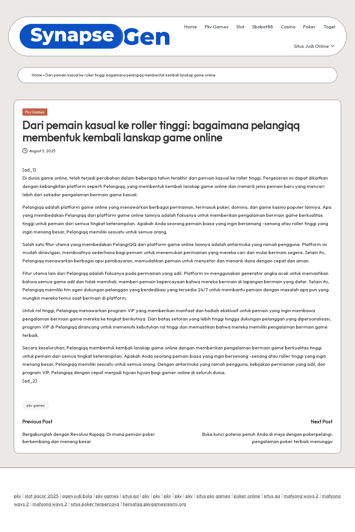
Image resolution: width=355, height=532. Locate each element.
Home (37, 75)
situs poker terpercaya (95, 504)
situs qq (130, 496)
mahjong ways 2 (301, 496)
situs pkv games (213, 496)
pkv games (36, 405)
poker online (247, 496)
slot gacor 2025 (42, 496)
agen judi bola (77, 496)
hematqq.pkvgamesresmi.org (154, 504)
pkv (17, 496)
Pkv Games (35, 112)
